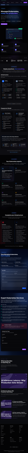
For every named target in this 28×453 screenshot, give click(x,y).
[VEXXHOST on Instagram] (17, 447)
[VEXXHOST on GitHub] (10, 447)
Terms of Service (12, 440)
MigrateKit (2, 431)
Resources (12, 2)
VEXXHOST (17, 2)
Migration (11, 432)
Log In (26, 0)
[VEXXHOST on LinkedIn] (14, 447)
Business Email (4, 337)
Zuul (1, 432)
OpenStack (2, 428)
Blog (19, 431)
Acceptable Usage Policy (13, 441)
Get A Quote (20, 440)
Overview (8, 4)
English (23, 0)
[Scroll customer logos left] (25, 57)
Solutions (8, 2)
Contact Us (25, 2)
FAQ (19, 432)
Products (4, 2)
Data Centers (2, 440)
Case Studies (20, 427)
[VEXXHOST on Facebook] (13, 447)
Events (20, 441)
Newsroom (2, 441)
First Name (3, 273)
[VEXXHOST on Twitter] (11, 447)
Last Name (15, 273)
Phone (3, 340)
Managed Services (12, 431)
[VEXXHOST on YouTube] (16, 447)
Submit (23, 288)
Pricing (21, 2)
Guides (20, 428)
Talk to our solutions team (13, 152)
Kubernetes (2, 427)
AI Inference (2, 435)
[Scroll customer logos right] (26, 57)
